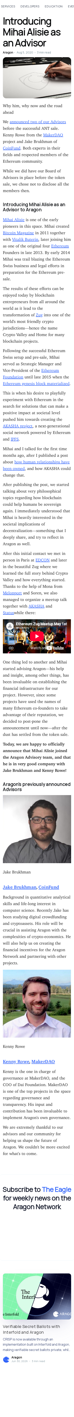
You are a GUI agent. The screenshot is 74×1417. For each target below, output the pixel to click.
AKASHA (36, 604)
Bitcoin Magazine (18, 231)
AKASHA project (17, 424)
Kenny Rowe (16, 1060)
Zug (39, 313)
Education (53, 6)
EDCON (43, 558)
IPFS (15, 437)
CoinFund (11, 146)
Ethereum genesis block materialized (36, 382)
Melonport (12, 591)
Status (8, 611)
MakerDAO (53, 133)
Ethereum (60, 244)
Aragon (8, 52)
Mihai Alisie (13, 218)
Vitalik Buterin (25, 238)
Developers (30, 6)
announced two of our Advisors (38, 120)
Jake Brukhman (19, 886)
